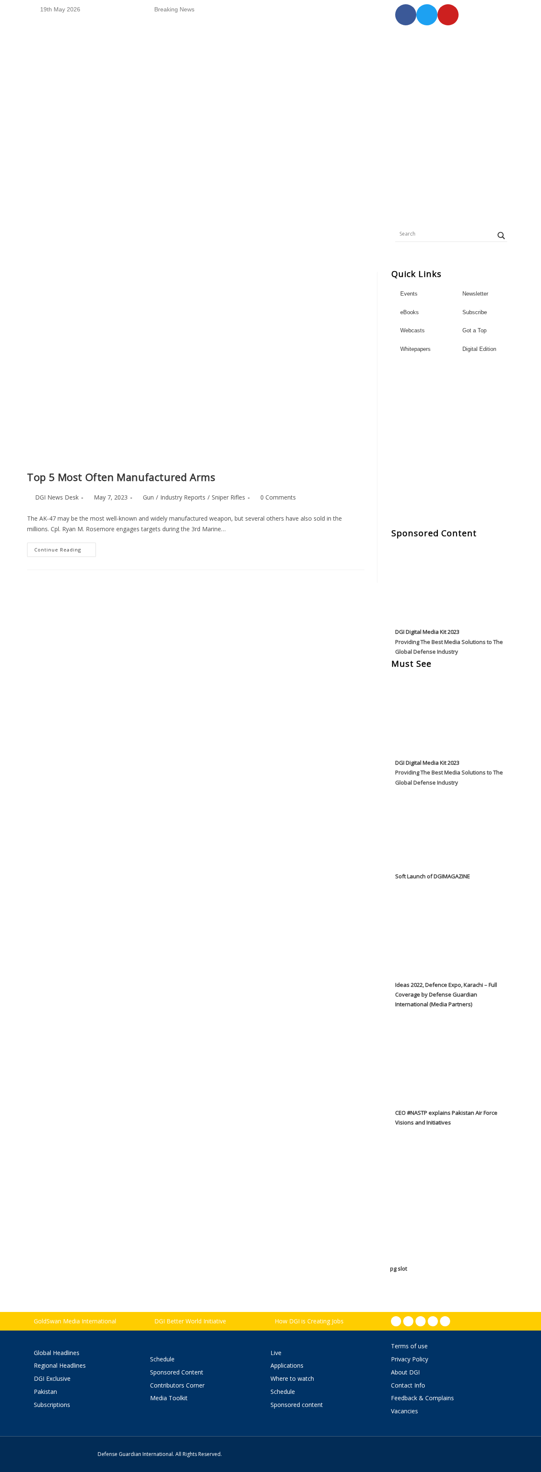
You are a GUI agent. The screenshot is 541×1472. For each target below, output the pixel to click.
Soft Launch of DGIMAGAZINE (432, 876)
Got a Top (473, 330)
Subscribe (474, 312)
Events (409, 294)
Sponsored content (296, 1405)
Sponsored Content (176, 1372)
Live (275, 1353)
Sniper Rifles (228, 497)
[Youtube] (433, 1321)
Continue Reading (65, 548)
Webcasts (412, 330)
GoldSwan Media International (75, 1321)
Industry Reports (182, 497)
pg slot (398, 1268)
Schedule (162, 1359)
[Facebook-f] (396, 1321)
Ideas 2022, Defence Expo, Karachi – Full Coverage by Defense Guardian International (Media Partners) (446, 994)
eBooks (409, 312)
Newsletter (475, 294)
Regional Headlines (60, 1365)
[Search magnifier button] (501, 236)
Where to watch (292, 1378)
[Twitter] (420, 1321)
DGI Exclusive (52, 1378)
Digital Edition (479, 349)
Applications (286, 1365)
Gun (148, 497)
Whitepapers (415, 349)
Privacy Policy (409, 1359)
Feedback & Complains (422, 1398)
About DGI (405, 1372)
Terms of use (409, 1346)
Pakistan (45, 1392)
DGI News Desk (57, 497)
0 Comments (278, 497)
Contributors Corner (177, 1385)
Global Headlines (56, 1353)
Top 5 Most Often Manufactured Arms (121, 477)
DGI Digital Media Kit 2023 (427, 632)
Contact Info (408, 1385)
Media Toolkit (169, 1398)
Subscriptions (52, 1405)
